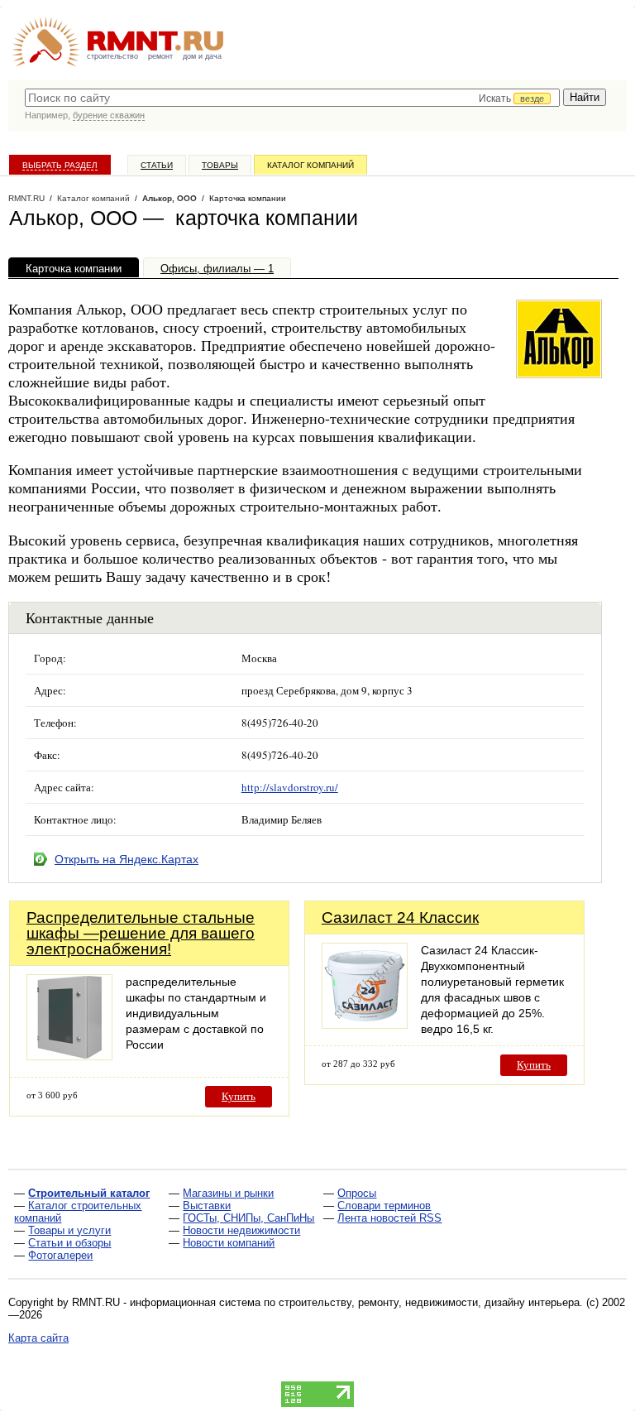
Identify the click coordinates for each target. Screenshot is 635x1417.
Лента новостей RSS (389, 1218)
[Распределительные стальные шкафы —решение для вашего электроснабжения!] (69, 1056)
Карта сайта (38, 1338)
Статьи (157, 165)
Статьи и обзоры (69, 1243)
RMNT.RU (26, 198)
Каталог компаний (310, 165)
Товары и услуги (69, 1230)
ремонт (160, 56)
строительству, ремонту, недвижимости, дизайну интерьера (429, 1302)
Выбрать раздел (60, 165)
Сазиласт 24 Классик (400, 917)
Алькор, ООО (169, 198)
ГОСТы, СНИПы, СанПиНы (248, 1218)
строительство (112, 56)
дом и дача (202, 56)
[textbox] (292, 98)
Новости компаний (229, 1243)
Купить (238, 1096)
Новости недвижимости (241, 1230)
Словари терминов (384, 1205)
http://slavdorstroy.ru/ (289, 787)
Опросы (356, 1193)
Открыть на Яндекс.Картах (126, 859)
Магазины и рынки (228, 1193)
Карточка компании (74, 268)
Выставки (207, 1205)
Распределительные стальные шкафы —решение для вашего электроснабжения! (140, 933)
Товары (220, 165)
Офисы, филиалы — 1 (217, 268)
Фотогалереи (60, 1255)
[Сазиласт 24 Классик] (364, 1024)
